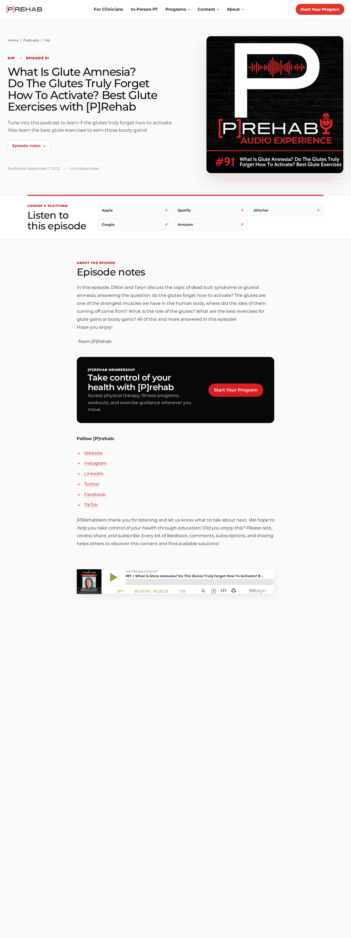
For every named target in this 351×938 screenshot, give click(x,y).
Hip (47, 40)
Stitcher (287, 210)
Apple (135, 210)
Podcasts (31, 40)
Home (13, 40)
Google (135, 224)
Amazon (211, 224)
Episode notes (29, 145)
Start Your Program (320, 9)
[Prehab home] (24, 9)
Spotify (211, 210)
